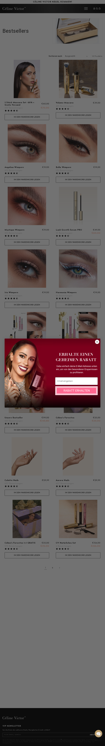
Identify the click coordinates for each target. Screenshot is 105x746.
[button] (98, 733)
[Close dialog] (97, 342)
